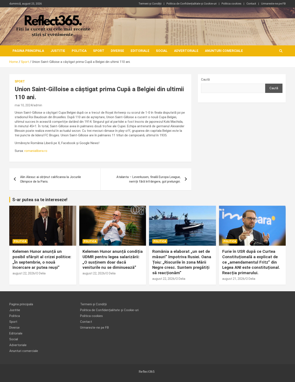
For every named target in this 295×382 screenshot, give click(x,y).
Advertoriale (186, 51)
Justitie (58, 51)
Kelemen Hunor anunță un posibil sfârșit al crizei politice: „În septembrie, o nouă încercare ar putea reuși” (42, 259)
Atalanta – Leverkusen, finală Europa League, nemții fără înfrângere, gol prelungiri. (148, 179)
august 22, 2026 (24, 273)
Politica (79, 51)
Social (162, 51)
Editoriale (140, 51)
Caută (205, 79)
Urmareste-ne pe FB (273, 3)
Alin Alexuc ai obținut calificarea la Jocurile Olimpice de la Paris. (50, 179)
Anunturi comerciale (224, 51)
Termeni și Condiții (150, 3)
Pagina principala (28, 51)
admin (37, 105)
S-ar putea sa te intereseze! (39, 199)
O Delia (41, 273)
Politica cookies (231, 3)
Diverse (117, 51)
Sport (98, 51)
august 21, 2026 (233, 278)
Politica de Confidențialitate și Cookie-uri (192, 3)
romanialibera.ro (35, 151)
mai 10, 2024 (23, 105)
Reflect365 (146, 372)
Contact (251, 3)
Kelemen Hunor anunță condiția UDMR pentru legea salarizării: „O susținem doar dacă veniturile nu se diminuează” (112, 259)
